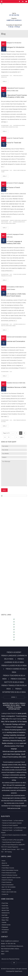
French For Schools (7, 880)
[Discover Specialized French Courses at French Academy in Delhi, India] (14, 89)
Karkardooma (5, 913)
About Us (4, 863)
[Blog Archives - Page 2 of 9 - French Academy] (14, 7)
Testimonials (5, 865)
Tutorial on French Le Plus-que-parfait (12, 840)
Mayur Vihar (5, 920)
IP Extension (5, 929)
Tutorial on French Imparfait (10, 825)
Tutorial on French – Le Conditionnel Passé (14, 828)
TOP (14, 962)
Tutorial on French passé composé (12, 823)
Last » (21, 437)
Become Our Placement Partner (10, 959)
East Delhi (4, 915)
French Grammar (6, 882)
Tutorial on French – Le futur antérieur (12, 820)
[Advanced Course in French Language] (14, 183)
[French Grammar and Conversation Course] (14, 336)
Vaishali (4, 922)
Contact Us (5, 894)
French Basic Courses (8, 868)
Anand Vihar (5, 908)
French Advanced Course (9, 872)
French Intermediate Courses (10, 870)
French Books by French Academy (11, 842)
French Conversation (7, 884)
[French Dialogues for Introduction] (14, 42)
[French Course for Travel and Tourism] (14, 138)
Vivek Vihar (5, 905)
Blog (11, 75)
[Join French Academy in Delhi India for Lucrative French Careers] (14, 288)
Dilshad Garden (6, 925)
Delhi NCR (4, 932)
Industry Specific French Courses (11, 877)
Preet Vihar (5, 903)
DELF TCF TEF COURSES (8, 887)
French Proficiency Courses (9, 875)
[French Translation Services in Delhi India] (14, 382)
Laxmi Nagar (5, 917)
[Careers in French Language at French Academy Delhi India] (14, 235)
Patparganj (5, 927)
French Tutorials (6, 889)
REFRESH (13, 697)
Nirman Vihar (5, 910)
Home (3, 860)
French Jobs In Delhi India (9, 892)
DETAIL (4, 81)
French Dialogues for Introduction (12, 47)
